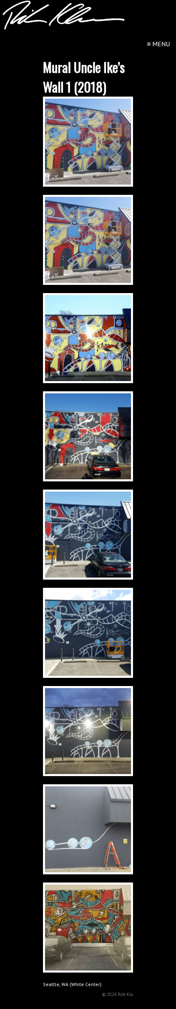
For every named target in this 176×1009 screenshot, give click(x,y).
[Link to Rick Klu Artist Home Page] (63, 28)
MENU (158, 44)
